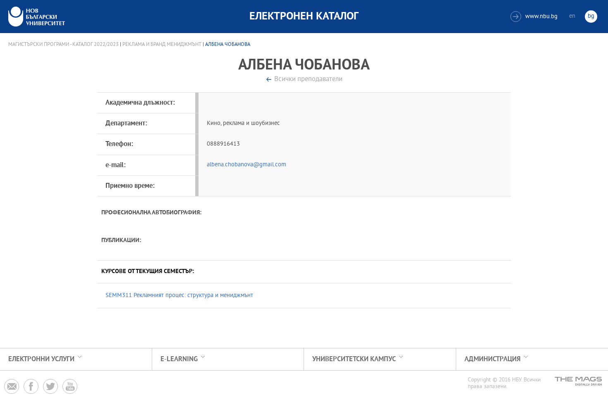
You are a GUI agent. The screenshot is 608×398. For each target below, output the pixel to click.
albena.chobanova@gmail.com (246, 165)
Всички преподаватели (308, 79)
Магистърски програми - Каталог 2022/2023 (63, 44)
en (572, 16)
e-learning (179, 359)
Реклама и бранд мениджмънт (161, 44)
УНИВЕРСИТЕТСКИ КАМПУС (354, 359)
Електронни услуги (41, 359)
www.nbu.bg (535, 17)
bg (591, 16)
